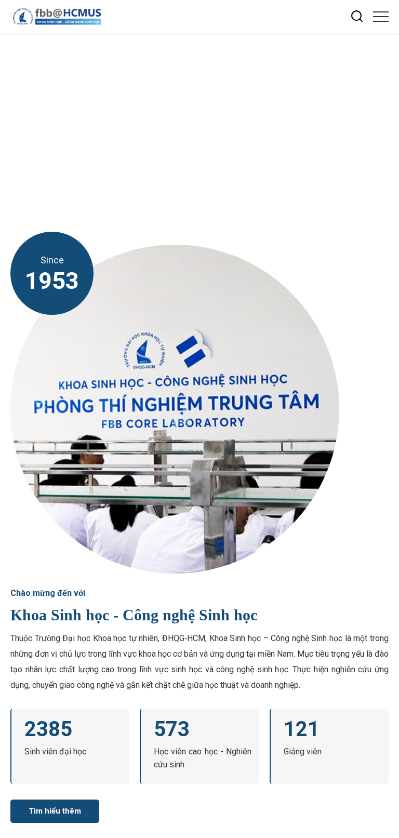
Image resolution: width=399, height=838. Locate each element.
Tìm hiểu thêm (55, 811)
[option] (199, 120)
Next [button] (386, 110)
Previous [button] (386, 129)
